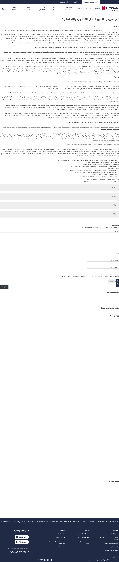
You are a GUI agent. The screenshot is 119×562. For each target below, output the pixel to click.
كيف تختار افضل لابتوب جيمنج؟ (110, 297)
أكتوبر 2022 (115, 366)
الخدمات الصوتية (60, 537)
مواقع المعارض (27, 8)
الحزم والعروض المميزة (111, 550)
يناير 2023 (116, 360)
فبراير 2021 (115, 408)
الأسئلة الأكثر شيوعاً (88, 521)
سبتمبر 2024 (115, 318)
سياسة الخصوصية (42, 521)
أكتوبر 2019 (115, 441)
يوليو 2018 (116, 472)
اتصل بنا (52, 521)
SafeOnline (67, 521)
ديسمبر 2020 (114, 412)
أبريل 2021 (116, 404)
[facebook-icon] (52, 560)
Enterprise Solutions (112, 484)
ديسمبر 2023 (115, 337)
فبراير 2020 (115, 433)
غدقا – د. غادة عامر (113, 30)
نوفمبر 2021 (115, 389)
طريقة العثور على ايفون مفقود (110, 295)
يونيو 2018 (116, 475)
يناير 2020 (116, 435)
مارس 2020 (115, 431)
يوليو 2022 (115, 373)
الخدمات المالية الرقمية (112, 496)
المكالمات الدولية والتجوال (111, 543)
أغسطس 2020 (114, 420)
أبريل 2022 (116, 379)
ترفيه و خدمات (61, 534)
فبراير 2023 (115, 358)
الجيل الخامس (115, 494)
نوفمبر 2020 (115, 414)
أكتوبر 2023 (115, 341)
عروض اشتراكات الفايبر (83, 534)
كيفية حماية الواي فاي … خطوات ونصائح (107, 303)
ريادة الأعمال (115, 503)
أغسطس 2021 (114, 395)
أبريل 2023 (116, 354)
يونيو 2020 (115, 425)
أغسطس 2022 (114, 370)
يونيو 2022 (115, 375)
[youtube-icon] (41, 560)
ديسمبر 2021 (115, 387)
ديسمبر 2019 (115, 437)
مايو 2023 (116, 352)
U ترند (117, 486)
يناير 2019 (116, 460)
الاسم (117, 253)
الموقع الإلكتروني (114, 267)
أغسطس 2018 (114, 470)
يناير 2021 (116, 410)
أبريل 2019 (116, 454)
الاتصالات (116, 490)
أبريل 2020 (115, 429)
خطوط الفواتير (114, 534)
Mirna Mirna (99, 26)
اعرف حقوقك (76, 521)
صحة (117, 505)
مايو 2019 (116, 452)
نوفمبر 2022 (115, 364)
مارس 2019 (115, 456)
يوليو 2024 (115, 323)
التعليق (116, 231)
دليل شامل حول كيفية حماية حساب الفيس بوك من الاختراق (101, 299)
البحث (117, 283)
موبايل (97, 8)
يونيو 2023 (115, 350)
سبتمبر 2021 (115, 393)
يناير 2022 (116, 385)
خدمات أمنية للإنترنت (83, 537)
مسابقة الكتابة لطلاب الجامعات (110, 511)
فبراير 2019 (115, 458)
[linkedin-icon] (48, 560)
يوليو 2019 (116, 447)
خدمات (78, 8)
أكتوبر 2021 (115, 391)
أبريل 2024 (116, 329)
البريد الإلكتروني (114, 260)
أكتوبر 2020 (115, 416)
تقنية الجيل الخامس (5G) (68, 8)
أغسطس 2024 (114, 321)
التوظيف (108, 521)
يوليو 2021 (116, 398)
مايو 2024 (116, 327)
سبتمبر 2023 (115, 343)
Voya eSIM (54, 8)
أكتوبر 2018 (115, 466)
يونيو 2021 (116, 400)
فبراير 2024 (115, 333)
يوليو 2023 (115, 348)
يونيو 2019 (116, 450)
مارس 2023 (115, 356)
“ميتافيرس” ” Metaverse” (25, 41)
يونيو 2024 (115, 325)
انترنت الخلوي (114, 547)
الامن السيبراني (115, 492)
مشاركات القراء (92, 181)
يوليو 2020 (115, 423)
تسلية (117, 498)
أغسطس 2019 (114, 445)
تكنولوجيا (116, 501)
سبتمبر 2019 (115, 443)
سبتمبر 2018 (115, 468)
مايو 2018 (116, 477)
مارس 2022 (115, 381)
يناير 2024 (116, 335)
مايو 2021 (116, 402)
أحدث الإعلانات (100, 521)
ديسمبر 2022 (115, 362)
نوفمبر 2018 (115, 464)
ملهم (105, 30)
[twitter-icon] (45, 560)
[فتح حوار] (114, 557)
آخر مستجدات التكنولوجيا (105, 181)
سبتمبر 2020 (114, 418)
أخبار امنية (59, 521)
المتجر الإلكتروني (42, 8)
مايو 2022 (116, 377)
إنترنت (87, 8)
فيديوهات (116, 509)
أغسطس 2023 (114, 345)
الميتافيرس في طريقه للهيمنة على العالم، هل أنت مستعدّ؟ (96, 77)
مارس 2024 (115, 331)
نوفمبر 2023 (115, 339)
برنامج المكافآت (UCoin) (58, 547)
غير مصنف (116, 507)
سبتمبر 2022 (115, 368)
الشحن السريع (14, 8)
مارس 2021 (115, 406)
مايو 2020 (116, 427)
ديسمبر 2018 (115, 462)
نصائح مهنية (115, 515)
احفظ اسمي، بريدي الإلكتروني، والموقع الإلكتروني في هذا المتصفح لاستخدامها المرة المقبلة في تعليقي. (89, 276)
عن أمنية (115, 521)
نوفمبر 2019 (115, 439)
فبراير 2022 (115, 383)
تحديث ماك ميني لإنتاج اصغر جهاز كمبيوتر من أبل (104, 301)
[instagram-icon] (38, 560)
